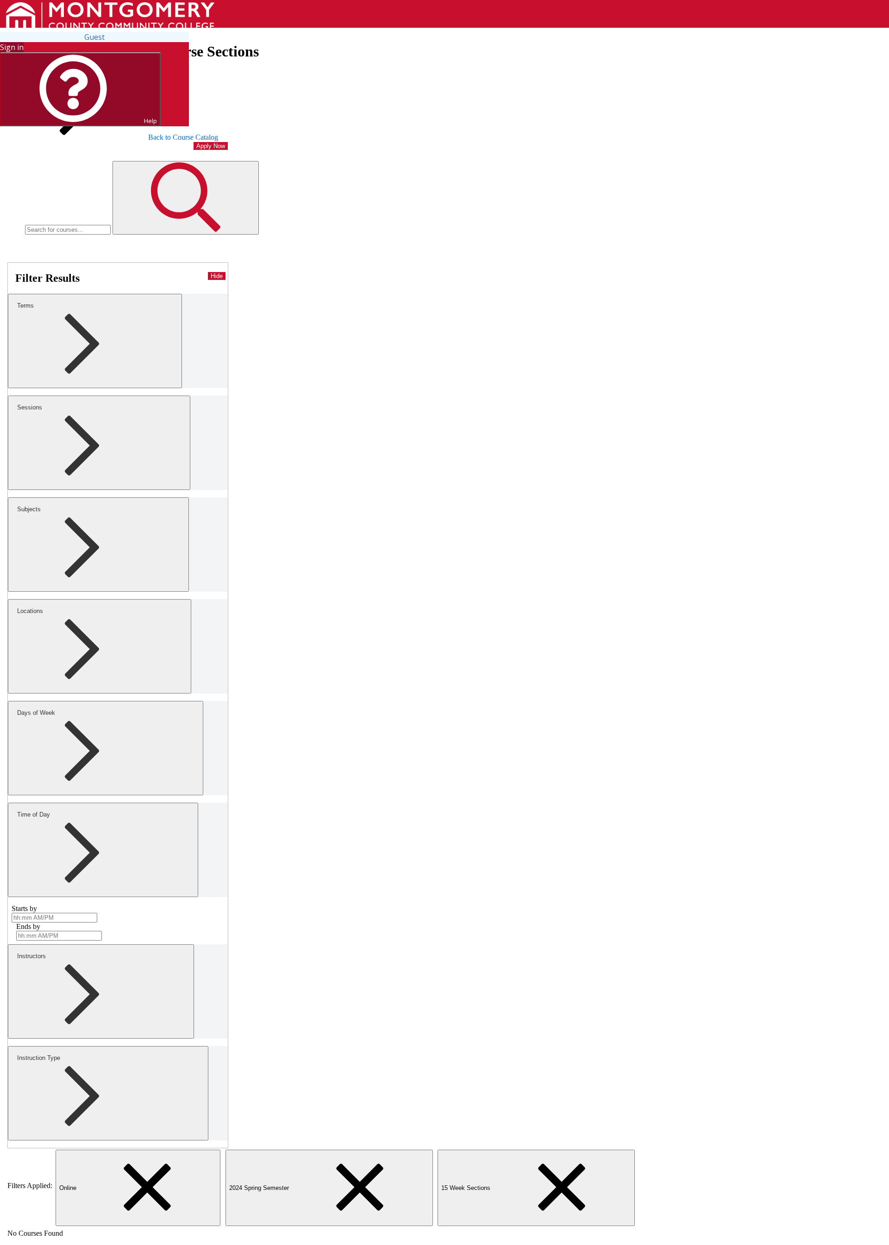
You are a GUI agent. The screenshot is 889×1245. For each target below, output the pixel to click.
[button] (186, 198)
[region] (118, 392)
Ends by (28, 926)
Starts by (24, 908)
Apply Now (210, 145)
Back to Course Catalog (183, 137)
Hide (217, 276)
